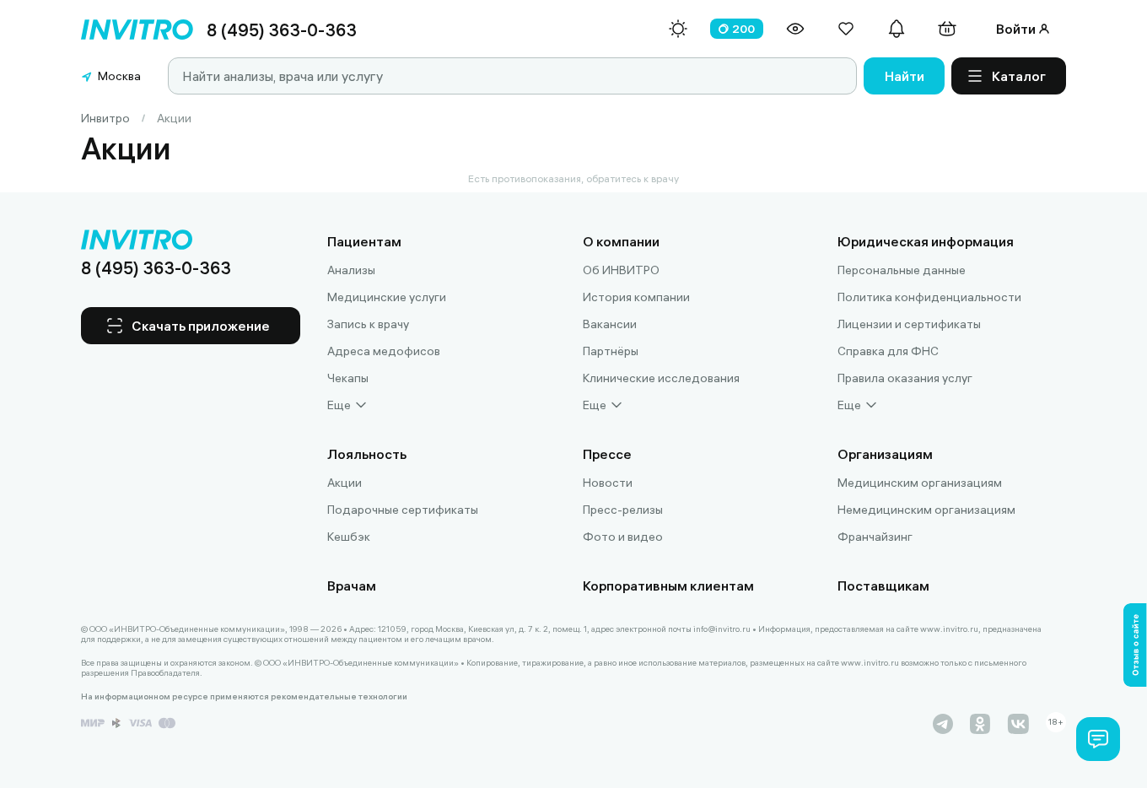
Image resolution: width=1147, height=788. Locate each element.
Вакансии (610, 324)
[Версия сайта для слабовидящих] (795, 28)
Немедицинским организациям (926, 509)
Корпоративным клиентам (668, 585)
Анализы (351, 270)
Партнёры (610, 351)
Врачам (351, 585)
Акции (344, 482)
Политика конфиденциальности (929, 297)
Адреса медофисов (383, 351)
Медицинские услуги (386, 297)
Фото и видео (623, 536)
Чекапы (348, 378)
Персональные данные (901, 270)
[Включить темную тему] (678, 28)
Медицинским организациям (919, 482)
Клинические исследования (661, 378)
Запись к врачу (368, 324)
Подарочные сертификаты (402, 509)
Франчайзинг (875, 536)
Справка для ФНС (888, 351)
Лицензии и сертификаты (909, 324)
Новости (608, 482)
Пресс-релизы (623, 509)
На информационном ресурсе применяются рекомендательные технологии (244, 697)
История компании (636, 297)
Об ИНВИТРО (621, 270)
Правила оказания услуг (904, 378)
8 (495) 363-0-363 (282, 29)
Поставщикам (883, 585)
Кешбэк (348, 536)
